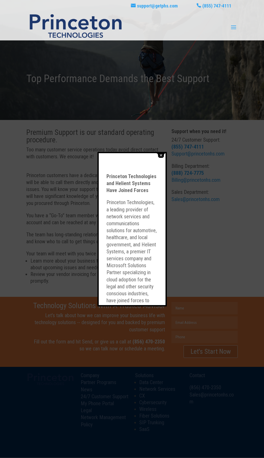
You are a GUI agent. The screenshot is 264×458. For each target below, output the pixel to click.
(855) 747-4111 (216, 6)
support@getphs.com (157, 6)
